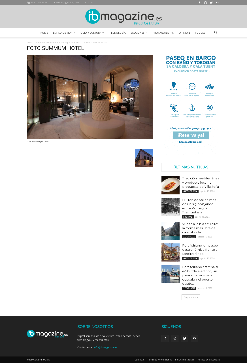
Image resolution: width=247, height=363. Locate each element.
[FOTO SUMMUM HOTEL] (90, 138)
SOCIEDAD (188, 217)
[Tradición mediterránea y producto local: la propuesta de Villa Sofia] (170, 185)
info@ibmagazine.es (105, 347)
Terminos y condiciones (159, 359)
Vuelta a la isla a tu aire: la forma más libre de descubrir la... (200, 228)
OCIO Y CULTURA (90, 32)
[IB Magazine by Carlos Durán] (123, 17)
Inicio (29, 42)
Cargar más (189, 297)
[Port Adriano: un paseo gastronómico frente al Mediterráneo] (170, 252)
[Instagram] (205, 2)
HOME (44, 32)
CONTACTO (90, 2)
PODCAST (201, 32)
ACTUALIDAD (189, 236)
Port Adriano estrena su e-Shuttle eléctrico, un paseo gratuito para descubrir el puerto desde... (200, 275)
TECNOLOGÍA (117, 32)
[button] (215, 32)
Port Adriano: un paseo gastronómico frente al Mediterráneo (200, 250)
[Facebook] (199, 2)
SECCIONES (137, 32)
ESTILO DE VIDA (62, 32)
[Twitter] (211, 2)
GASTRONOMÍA (190, 191)
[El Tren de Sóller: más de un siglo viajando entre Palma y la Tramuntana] (170, 207)
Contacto (139, 359)
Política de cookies (184, 359)
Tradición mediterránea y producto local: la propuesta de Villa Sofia (200, 182)
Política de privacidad (209, 359)
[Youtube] (217, 2)
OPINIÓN (184, 32)
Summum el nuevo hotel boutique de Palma (58, 42)
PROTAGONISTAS (163, 32)
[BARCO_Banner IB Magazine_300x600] (191, 154)
